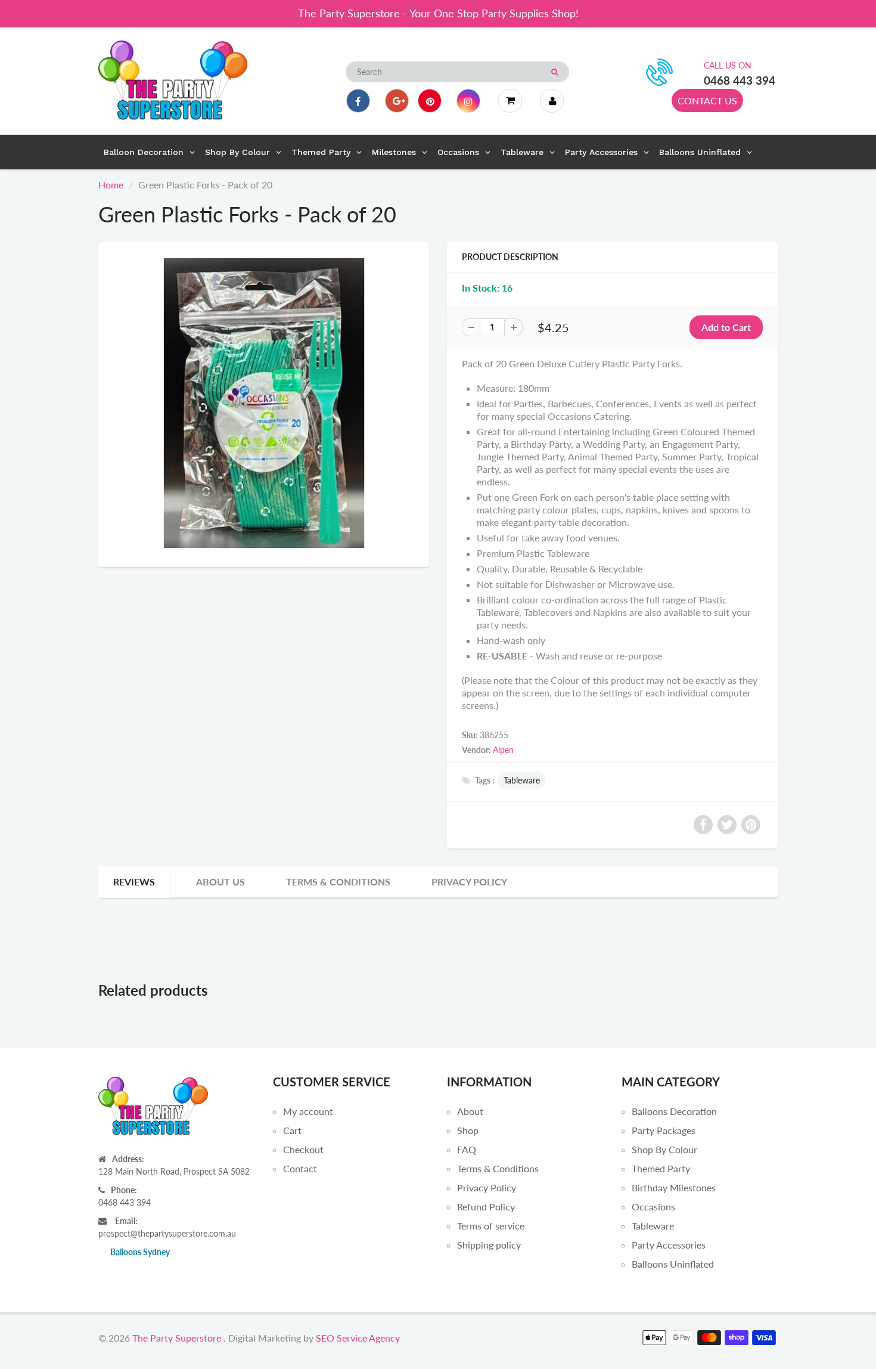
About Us (220, 881)
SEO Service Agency (358, 1337)
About (470, 1111)
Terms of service (490, 1225)
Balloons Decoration (674, 1111)
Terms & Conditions (338, 881)
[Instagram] (468, 101)
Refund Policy (486, 1206)
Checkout (303, 1149)
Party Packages (663, 1130)
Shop (468, 1130)
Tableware (522, 780)
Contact (300, 1168)
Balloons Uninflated (673, 1263)
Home (110, 184)
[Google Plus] (397, 101)
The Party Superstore (176, 1337)
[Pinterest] (430, 101)
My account (308, 1111)
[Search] (554, 72)
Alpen (503, 750)
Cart (292, 1130)
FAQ (466, 1149)
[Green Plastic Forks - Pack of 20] (263, 403)
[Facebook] (358, 101)
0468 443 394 (739, 80)
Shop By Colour (664, 1149)
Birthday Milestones (674, 1187)
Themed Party (661, 1168)
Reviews (134, 881)
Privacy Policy (469, 881)
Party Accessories (669, 1244)
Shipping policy (489, 1244)
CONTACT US (707, 100)
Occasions (653, 1206)
